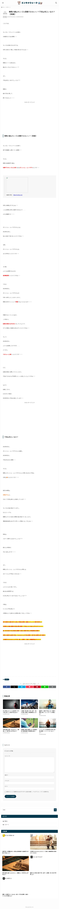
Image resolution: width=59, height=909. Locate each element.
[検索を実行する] (55, 809)
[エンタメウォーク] (29, 3)
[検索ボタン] (56, 3)
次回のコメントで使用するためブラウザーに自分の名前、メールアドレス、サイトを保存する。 (28, 791)
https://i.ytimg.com (17, 195)
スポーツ (6, 679)
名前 (6, 775)
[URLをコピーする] (52, 687)
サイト (6, 786)
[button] (6, 687)
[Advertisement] (29, 118)
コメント (7, 756)
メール (7, 780)
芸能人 (6, 821)
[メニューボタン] (3, 3)
